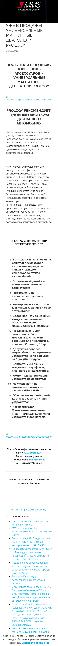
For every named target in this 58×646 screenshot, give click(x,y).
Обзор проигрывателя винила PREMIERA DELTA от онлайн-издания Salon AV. (28, 621)
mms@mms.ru (37, 459)
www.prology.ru (33, 452)
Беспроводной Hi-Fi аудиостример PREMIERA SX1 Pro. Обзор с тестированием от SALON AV (31, 542)
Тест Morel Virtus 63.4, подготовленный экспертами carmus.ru (28, 580)
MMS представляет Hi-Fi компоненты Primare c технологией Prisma (32, 531)
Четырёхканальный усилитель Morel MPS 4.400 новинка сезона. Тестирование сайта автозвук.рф (30, 632)
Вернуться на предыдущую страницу (27, 510)
